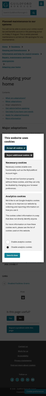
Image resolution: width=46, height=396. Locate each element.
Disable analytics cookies (21, 247)
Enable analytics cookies (21, 242)
